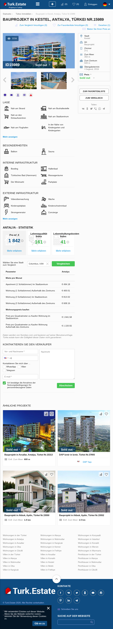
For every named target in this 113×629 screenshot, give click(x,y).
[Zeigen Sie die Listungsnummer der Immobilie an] (24, 95)
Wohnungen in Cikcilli (13, 550)
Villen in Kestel (47, 562)
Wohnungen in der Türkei (14, 535)
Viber (23, 366)
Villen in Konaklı (47, 558)
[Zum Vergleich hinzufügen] (46, 414)
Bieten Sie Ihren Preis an (98, 29)
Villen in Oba (9, 566)
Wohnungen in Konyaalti (89, 535)
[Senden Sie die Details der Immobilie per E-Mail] (11, 95)
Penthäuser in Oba (86, 566)
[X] (91, 109)
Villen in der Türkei (11, 554)
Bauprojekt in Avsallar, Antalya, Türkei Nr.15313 (28, 454)
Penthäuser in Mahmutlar (90, 562)
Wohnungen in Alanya (50, 535)
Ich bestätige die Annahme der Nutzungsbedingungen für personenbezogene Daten (21, 385)
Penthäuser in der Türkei (89, 554)
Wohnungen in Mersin (88, 547)
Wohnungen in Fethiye (51, 550)
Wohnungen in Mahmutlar (52, 539)
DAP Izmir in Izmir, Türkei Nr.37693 (77, 454)
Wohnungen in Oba (12, 547)
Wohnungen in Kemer (50, 547)
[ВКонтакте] (83, 109)
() (66, 4)
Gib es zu (40, 623)
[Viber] (95, 109)
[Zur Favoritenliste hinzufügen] (51, 414)
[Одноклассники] (87, 109)
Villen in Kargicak (11, 570)
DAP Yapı (87, 462)
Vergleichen (63, 264)
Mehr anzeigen (10, 137)
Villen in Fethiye (47, 570)
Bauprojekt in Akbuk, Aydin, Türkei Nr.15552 (81, 515)
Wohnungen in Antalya (13, 539)
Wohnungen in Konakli (88, 543)
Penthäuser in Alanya (88, 558)
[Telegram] (103, 109)
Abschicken (66, 385)
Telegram (10, 370)
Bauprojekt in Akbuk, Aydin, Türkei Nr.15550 (26, 515)
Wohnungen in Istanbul (88, 539)
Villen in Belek (46, 566)
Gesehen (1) (104, 25)
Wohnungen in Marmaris (89, 550)
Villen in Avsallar (47, 554)
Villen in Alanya (10, 558)
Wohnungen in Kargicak (51, 543)
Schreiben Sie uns (69, 609)
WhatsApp (11, 366)
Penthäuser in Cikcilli (87, 570)
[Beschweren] (31, 95)
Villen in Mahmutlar (12, 562)
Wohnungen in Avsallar (13, 543)
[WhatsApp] (99, 109)
